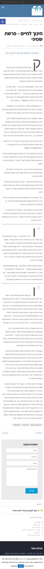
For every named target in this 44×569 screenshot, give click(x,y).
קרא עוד (14, 566)
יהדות (36, 24)
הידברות (37, 532)
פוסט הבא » (5, 433)
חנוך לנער (24, 24)
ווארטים (30, 24)
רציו (35, 522)
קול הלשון (37, 525)
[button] (3, 21)
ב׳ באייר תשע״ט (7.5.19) (18, 46)
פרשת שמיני (16, 425)
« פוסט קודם (39, 433)
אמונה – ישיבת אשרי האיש (31, 530)
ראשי (41, 24)
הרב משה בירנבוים (36, 425)
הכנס (22, 2)
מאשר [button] (21, 566)
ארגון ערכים (36, 527)
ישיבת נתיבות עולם (34, 535)
